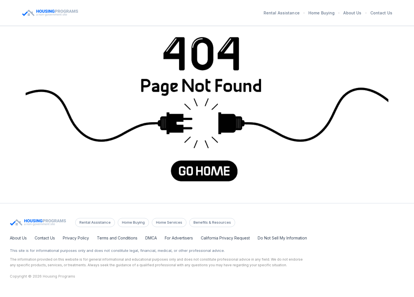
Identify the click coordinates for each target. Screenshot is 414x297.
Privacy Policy (76, 238)
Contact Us (381, 13)
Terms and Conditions (117, 238)
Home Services (169, 222)
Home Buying (321, 13)
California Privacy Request (225, 238)
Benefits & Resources (212, 222)
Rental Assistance (282, 13)
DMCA (151, 238)
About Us (352, 13)
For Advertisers (179, 238)
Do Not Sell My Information (282, 238)
